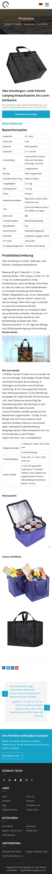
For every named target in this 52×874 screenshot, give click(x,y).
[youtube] (21, 780)
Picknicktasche (8, 835)
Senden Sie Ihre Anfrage (26, 114)
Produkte (18, 24)
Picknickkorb (7, 826)
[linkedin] (10, 780)
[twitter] (15, 780)
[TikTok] (32, 780)
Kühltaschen (29, 24)
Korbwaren (31, 826)
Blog (4, 805)
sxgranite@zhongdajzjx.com (32, 870)
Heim (9, 24)
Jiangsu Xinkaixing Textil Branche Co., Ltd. (36, 852)
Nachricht (30, 801)
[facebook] (4, 780)
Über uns (30, 796)
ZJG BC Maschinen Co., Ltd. (12, 856)
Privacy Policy (32, 809)
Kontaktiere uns (10, 755)
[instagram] (26, 780)
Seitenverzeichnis (9, 809)
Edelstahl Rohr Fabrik (11, 851)
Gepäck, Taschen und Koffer (11, 831)
